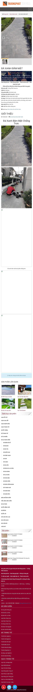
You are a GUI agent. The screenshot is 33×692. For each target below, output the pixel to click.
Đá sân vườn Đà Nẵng (6, 629)
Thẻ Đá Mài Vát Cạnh (6, 641)
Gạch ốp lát (4, 417)
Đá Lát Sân (10, 109)
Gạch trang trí (5, 427)
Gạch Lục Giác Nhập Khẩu (7, 679)
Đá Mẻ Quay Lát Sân (6, 396)
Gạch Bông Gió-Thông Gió (7, 676)
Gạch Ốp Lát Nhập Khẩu (6, 662)
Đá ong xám (6, 478)
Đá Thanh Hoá (7, 487)
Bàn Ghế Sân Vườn (6, 497)
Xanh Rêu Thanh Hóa (6, 618)
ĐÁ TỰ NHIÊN (4, 436)
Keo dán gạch (4, 520)
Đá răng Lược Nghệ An (6, 653)
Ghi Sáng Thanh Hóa (6, 623)
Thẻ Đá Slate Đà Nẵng (6, 647)
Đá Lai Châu (6, 474)
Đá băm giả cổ (7, 442)
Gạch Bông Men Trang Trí (7, 671)
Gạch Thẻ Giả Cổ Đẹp (6, 668)
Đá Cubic (5, 461)
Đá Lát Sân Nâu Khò (23, 396)
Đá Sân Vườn (6, 481)
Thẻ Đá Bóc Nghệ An (6, 636)
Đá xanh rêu (6, 494)
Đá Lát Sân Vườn (13, 14)
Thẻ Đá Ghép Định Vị (6, 650)
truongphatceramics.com (25, 603)
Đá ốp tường (4, 430)
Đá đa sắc (6, 465)
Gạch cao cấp (4, 420)
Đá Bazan (5, 445)
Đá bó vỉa (5, 449)
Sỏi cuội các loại (5, 516)
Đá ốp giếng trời (5, 507)
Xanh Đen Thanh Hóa (6, 621)
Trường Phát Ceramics (21, 689)
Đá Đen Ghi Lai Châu (8, 468)
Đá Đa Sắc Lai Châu (5, 612)
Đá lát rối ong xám (6, 410)
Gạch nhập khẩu (5, 423)
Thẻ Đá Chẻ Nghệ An (6, 639)
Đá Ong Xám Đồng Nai (6, 609)
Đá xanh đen (6, 490)
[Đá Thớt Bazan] (25, 403)
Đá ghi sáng (6, 471)
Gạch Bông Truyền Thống (7, 673)
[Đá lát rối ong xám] (8, 403)
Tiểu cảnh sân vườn (6, 500)
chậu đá (3, 526)
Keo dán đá (4, 523)
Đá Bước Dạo (6, 452)
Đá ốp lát (3, 513)
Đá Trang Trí (4, 433)
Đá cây (5, 458)
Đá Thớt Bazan (22, 410)
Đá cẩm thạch (7, 455)
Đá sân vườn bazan (8, 484)
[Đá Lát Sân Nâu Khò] (25, 389)
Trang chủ (6, 14)
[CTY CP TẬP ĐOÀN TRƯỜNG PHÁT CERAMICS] (16, 3)
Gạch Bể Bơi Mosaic (5, 665)
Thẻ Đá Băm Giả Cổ (5, 644)
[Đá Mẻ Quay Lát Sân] (8, 389)
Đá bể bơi (3, 510)
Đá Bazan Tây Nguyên (6, 626)
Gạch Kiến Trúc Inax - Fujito (7, 682)
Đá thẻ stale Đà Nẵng (6, 655)
